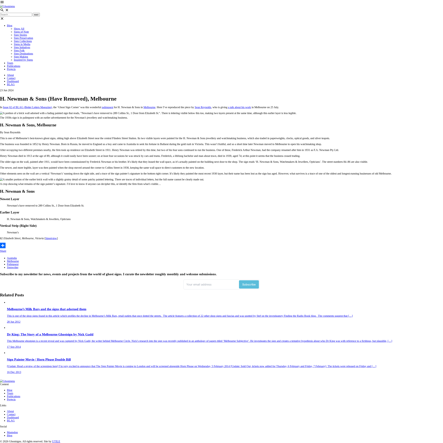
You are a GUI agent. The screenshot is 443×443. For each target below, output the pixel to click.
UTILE (56, 441)
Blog (9, 25)
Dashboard (13, 81)
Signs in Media (22, 44)
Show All (19, 28)
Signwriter (12, 267)
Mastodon (12, 432)
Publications (13, 66)
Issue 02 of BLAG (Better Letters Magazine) (27, 107)
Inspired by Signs (23, 59)
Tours (10, 62)
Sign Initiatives (22, 47)
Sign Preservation (23, 38)
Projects (11, 69)
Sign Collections (23, 41)
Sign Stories (20, 34)
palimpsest (107, 107)
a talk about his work (239, 107)
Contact (11, 78)
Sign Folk (19, 50)
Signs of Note (21, 31)
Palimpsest (13, 264)
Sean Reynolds (203, 107)
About (10, 75)
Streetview (51, 238)
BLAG (11, 84)
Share (3, 250)
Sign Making (21, 56)
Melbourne (149, 107)
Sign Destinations (23, 53)
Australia (12, 258)
